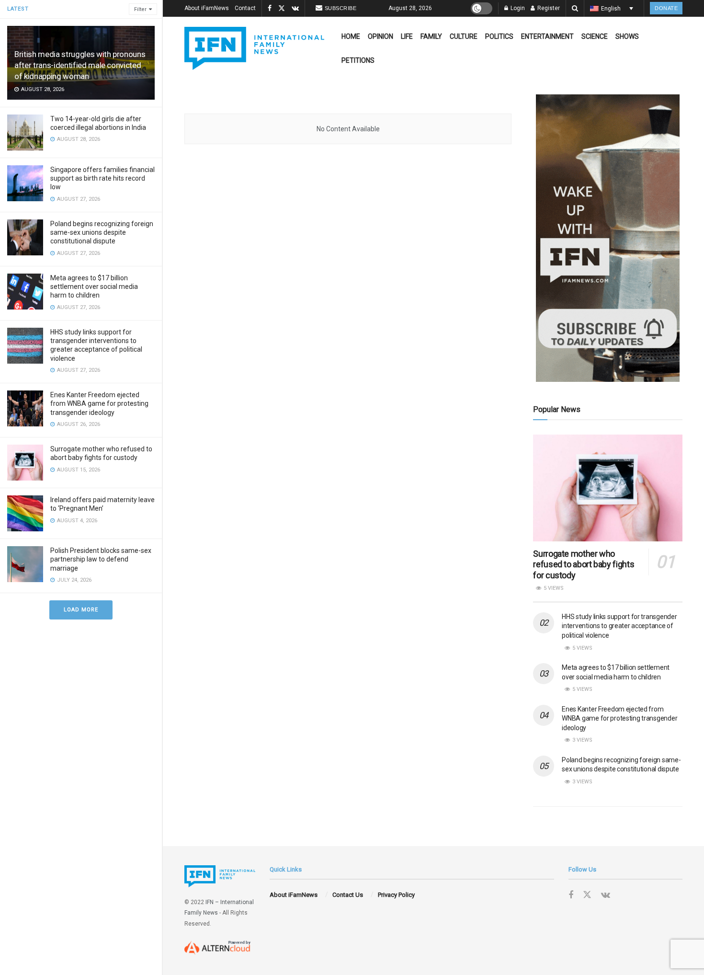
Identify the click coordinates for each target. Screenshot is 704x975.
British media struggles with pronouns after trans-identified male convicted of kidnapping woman (79, 65)
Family (431, 36)
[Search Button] (575, 8)
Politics (499, 36)
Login (517, 8)
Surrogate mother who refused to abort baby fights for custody (583, 564)
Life (407, 36)
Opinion (380, 36)
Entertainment (547, 36)
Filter (140, 9)
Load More (81, 610)
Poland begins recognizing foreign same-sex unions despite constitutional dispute (101, 232)
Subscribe (341, 8)
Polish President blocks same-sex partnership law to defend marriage (100, 559)
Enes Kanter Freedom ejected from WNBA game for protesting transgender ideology (99, 403)
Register (548, 8)
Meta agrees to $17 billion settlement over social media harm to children (94, 286)
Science (594, 36)
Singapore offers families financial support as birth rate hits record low (102, 178)
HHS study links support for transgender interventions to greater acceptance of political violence (619, 626)
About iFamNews (206, 8)
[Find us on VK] (295, 8)
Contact (245, 8)
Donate (666, 8)
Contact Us (347, 894)
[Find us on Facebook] (270, 8)
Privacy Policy (396, 894)
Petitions (358, 60)
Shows (627, 36)
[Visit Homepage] (254, 48)
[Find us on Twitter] (281, 8)
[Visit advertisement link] (607, 238)
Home (350, 36)
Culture (463, 36)
